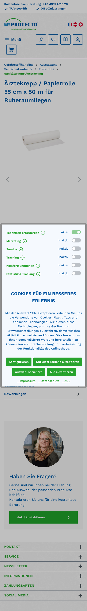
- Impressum (27, 380)
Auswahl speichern (28, 372)
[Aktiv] (76, 232)
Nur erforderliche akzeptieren (57, 361)
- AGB (66, 380)
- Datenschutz (49, 380)
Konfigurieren (19, 361)
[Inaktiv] (76, 240)
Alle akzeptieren (61, 372)
